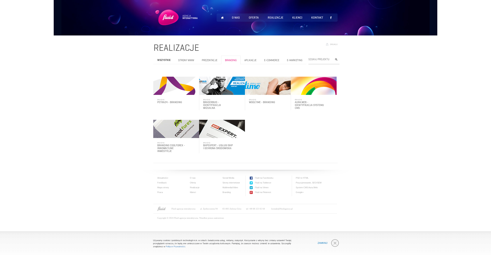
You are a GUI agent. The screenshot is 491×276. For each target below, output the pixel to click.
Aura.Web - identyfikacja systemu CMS (309, 105)
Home (222, 17)
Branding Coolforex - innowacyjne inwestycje (171, 148)
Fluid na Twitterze (263, 183)
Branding (231, 60)
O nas (236, 17)
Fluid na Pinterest (263, 192)
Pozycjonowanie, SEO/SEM (308, 183)
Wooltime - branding (262, 102)
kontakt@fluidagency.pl (282, 209)
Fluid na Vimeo (262, 187)
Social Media (228, 178)
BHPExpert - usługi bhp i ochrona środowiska (218, 147)
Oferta (254, 17)
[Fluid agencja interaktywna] (161, 208)
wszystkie (164, 60)
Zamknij (322, 243)
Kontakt (317, 17)
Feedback (162, 183)
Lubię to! (331, 17)
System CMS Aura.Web (307, 187)
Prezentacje (209, 60)
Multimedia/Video (230, 187)
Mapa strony (163, 187)
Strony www (186, 60)
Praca (160, 192)
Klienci (297, 17)
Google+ (300, 192)
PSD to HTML (302, 178)
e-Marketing (294, 60)
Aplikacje (250, 60)
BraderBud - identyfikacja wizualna (212, 105)
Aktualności (162, 178)
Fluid (177, 22)
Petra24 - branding (169, 102)
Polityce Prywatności (175, 246)
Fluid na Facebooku (264, 178)
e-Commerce (271, 60)
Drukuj (334, 44)
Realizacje (275, 17)
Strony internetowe (231, 183)
